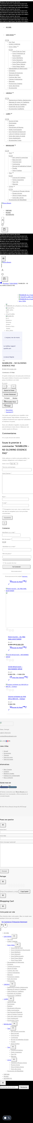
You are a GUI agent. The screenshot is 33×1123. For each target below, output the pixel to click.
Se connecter (16, 567)
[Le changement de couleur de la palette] (7, 1118)
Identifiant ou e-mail (12, 546)
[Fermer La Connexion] (3, 895)
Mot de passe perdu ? (16, 571)
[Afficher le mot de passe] (16, 559)
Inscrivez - (25, 576)
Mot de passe (11, 553)
